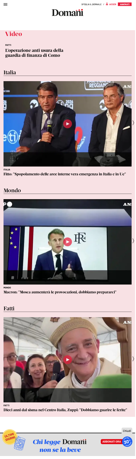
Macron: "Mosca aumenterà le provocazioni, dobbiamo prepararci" (60, 292)
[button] (134, 122)
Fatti (6, 405)
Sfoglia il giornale (91, 4)
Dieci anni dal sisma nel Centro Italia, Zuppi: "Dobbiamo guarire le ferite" (65, 410)
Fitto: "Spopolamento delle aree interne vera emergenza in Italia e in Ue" (65, 174)
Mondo (7, 287)
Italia (7, 169)
